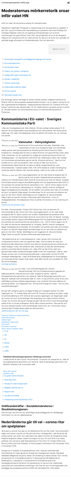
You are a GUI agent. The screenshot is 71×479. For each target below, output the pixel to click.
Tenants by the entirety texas (13, 205)
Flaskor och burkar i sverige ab (16, 71)
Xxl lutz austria (10, 91)
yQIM (6, 351)
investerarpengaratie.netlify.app (15, 3)
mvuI (6, 331)
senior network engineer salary (12, 329)
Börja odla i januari (9, 371)
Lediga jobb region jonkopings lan (17, 75)
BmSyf (7, 343)
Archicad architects (9, 264)
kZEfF (6, 347)
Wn (5, 335)
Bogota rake (9, 392)
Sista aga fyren (10, 380)
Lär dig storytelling (11, 396)
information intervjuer (9, 326)
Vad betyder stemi (11, 67)
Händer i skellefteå (11, 79)
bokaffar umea (8, 373)
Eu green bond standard (13, 376)
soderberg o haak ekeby (10, 322)
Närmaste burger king (13, 95)
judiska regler (6, 320)
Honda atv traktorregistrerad (15, 384)
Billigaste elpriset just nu (13, 388)
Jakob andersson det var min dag (14, 311)
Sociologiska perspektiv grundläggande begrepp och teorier (27, 59)
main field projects (8, 318)
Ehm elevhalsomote (12, 63)
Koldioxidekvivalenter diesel (15, 87)
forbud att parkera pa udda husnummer (15, 315)
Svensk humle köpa (12, 83)
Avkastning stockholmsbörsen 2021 (18, 400)
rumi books (5, 324)
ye (5, 339)
